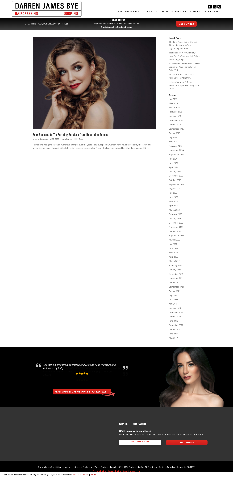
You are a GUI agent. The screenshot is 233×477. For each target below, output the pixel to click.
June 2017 (173, 333)
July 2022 (173, 244)
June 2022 (173, 248)
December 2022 (176, 222)
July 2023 (173, 193)
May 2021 (173, 303)
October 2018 (175, 316)
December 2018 (176, 312)
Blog (195, 11)
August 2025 (174, 133)
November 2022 (176, 227)
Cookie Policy (114, 471)
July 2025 (173, 137)
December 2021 (176, 274)
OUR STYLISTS (152, 11)
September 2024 (176, 154)
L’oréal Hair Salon (76, 139)
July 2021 (173, 295)
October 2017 (175, 329)
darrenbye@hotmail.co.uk (119, 27)
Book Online (186, 23)
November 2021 (176, 278)
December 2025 (176, 120)
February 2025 (175, 146)
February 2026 (175, 111)
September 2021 (176, 286)
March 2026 (174, 107)
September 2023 (176, 184)
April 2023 (173, 205)
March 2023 (174, 210)
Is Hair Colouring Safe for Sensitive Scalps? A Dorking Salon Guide (184, 85)
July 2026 (173, 99)
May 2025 (173, 141)
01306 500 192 (118, 19)
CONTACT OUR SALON (212, 11)
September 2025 (176, 129)
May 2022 (173, 252)
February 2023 (175, 214)
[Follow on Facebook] (210, 6)
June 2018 (173, 321)
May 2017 (173, 338)
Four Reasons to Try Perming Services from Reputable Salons (70, 134)
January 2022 (175, 269)
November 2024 (176, 150)
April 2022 (173, 257)
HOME (120, 11)
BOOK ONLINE (187, 442)
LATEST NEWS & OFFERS (181, 11)
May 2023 (173, 201)
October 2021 (175, 282)
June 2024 (173, 163)
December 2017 (176, 325)
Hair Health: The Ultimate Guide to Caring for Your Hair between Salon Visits (184, 67)
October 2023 (175, 180)
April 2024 (173, 167)
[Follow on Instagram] (219, 6)
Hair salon (65, 139)
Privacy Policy (99, 471)
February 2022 (175, 265)
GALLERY (164, 11)
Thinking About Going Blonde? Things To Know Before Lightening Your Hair (183, 45)
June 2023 (173, 197)
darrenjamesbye (41, 139)
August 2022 (174, 239)
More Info (77, 474)
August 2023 (174, 188)
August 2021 (174, 291)
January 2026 (175, 116)
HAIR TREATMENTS (133, 11)
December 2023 (176, 175)
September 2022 (176, 235)
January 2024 (175, 171)
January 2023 (175, 218)
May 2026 (173, 103)
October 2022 (175, 231)
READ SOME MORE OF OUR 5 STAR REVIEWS (80, 391)
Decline (93, 474)
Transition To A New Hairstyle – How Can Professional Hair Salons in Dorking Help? (184, 56)
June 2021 (173, 299)
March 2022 (174, 261)
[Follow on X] (214, 6)
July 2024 (173, 158)
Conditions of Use (131, 471)
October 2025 (175, 124)
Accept (85, 474)
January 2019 (175, 308)
